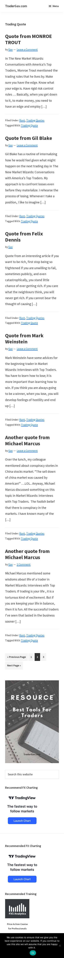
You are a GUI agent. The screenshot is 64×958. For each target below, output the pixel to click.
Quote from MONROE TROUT (28, 39)
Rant (22, 120)
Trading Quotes (35, 120)
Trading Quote (29, 125)
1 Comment (24, 564)
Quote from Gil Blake (28, 138)
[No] (59, 945)
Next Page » (14, 666)
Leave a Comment (27, 49)
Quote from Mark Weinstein (24, 338)
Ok (32, 953)
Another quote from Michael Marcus (27, 440)
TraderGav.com (16, 6)
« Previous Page (16, 658)
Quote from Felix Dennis (24, 236)
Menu (56, 6)
